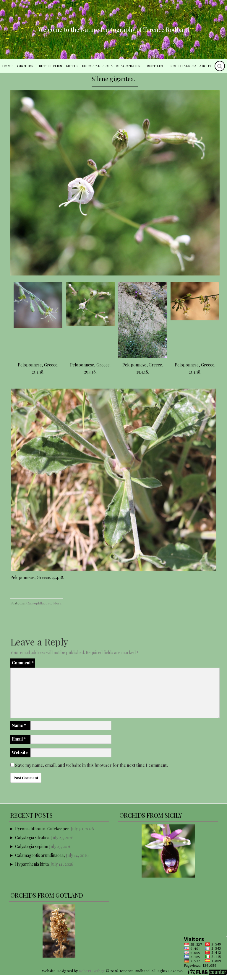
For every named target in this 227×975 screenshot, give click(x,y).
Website (20, 752)
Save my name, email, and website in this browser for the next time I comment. (91, 765)
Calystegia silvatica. (32, 837)
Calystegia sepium (31, 846)
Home (7, 65)
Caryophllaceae (38, 603)
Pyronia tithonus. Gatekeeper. (42, 828)
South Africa (184, 65)
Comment (23, 663)
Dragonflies (128, 65)
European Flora (97, 65)
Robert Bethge (92, 970)
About (205, 65)
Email (19, 739)
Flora (57, 603)
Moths (72, 65)
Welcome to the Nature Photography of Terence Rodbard (113, 29)
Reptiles (155, 65)
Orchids (25, 65)
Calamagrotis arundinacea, (40, 855)
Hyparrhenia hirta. (32, 864)
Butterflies (50, 65)
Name (19, 725)
